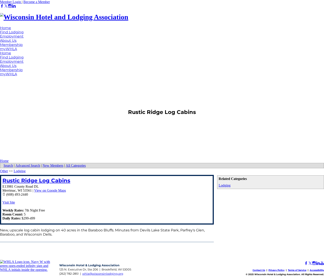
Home (5, 28)
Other (4, 171)
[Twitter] (6, 6)
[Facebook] (2, 6)
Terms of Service (297, 270)
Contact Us (259, 270)
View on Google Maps (50, 190)
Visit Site (8, 202)
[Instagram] (10, 6)
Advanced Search (27, 165)
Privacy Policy (276, 270)
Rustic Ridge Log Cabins (36, 180)
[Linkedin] (14, 6)
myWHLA (8, 49)
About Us (8, 40)
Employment (12, 36)
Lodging (225, 185)
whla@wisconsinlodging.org (102, 273)
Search (8, 165)
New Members (53, 165)
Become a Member (36, 2)
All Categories (76, 165)
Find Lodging (12, 32)
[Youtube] (322, 263)
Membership (11, 45)
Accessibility (317, 270)
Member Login (11, 2)
